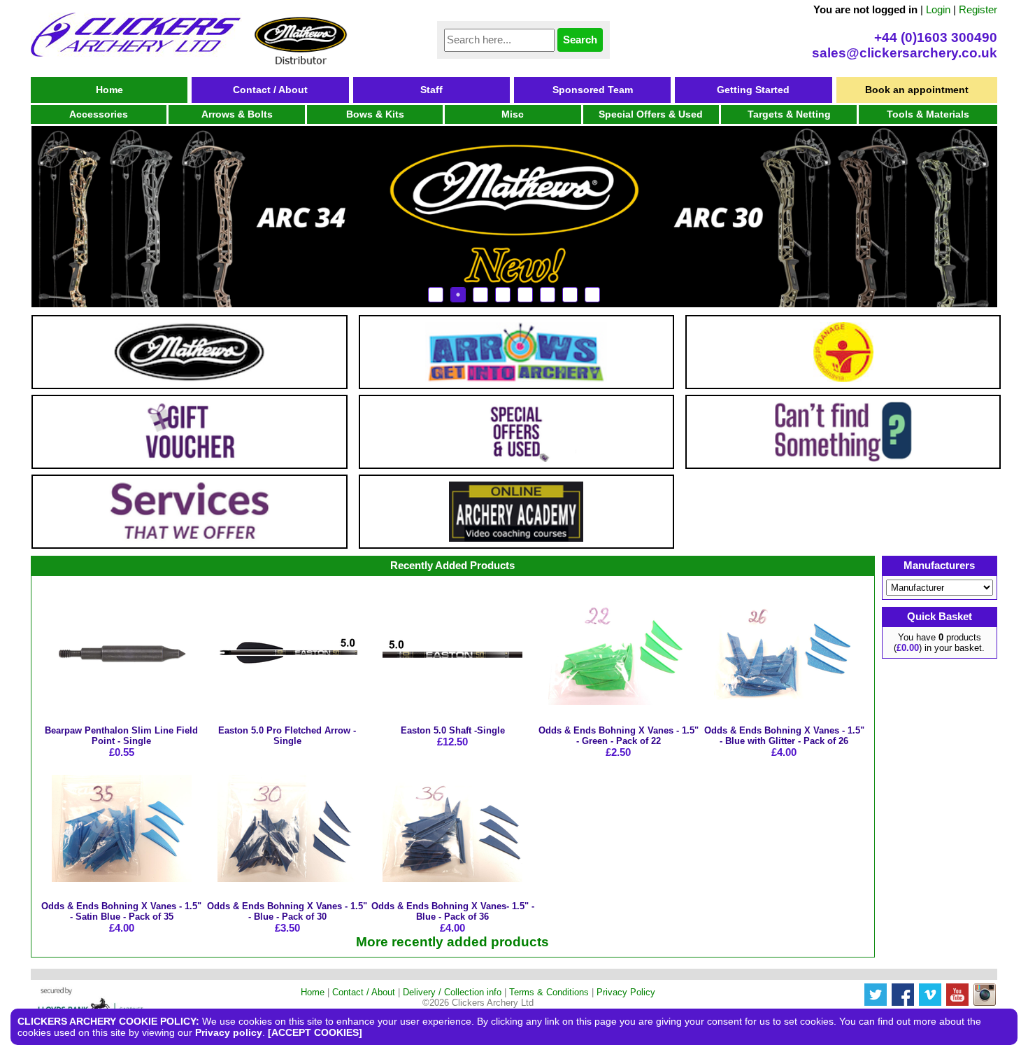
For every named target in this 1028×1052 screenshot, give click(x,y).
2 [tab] (458, 295)
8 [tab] (592, 295)
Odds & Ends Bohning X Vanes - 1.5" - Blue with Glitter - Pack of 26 (784, 735)
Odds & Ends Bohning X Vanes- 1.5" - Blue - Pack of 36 (452, 911)
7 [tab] (570, 295)
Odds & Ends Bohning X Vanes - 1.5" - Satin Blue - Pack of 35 (121, 911)
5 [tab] (525, 295)
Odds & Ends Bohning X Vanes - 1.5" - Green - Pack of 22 (618, 735)
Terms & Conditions (549, 992)
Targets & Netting (789, 114)
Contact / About (270, 89)
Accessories (98, 114)
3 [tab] (480, 295)
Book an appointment (917, 89)
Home (109, 89)
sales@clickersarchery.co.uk (904, 52)
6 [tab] (548, 295)
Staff (431, 89)
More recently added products (452, 941)
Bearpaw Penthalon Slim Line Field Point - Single (121, 735)
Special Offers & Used (651, 114)
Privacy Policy (626, 992)
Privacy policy (228, 1032)
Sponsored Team (592, 89)
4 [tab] (503, 295)
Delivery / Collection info (452, 992)
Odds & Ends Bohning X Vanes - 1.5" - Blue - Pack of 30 (287, 911)
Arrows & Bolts (237, 114)
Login (938, 9)
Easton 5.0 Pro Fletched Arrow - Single (287, 735)
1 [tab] (436, 295)
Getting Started (753, 89)
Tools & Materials (928, 114)
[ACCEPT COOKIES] (315, 1032)
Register (978, 9)
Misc (512, 114)
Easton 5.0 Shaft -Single (453, 730)
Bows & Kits (375, 114)
